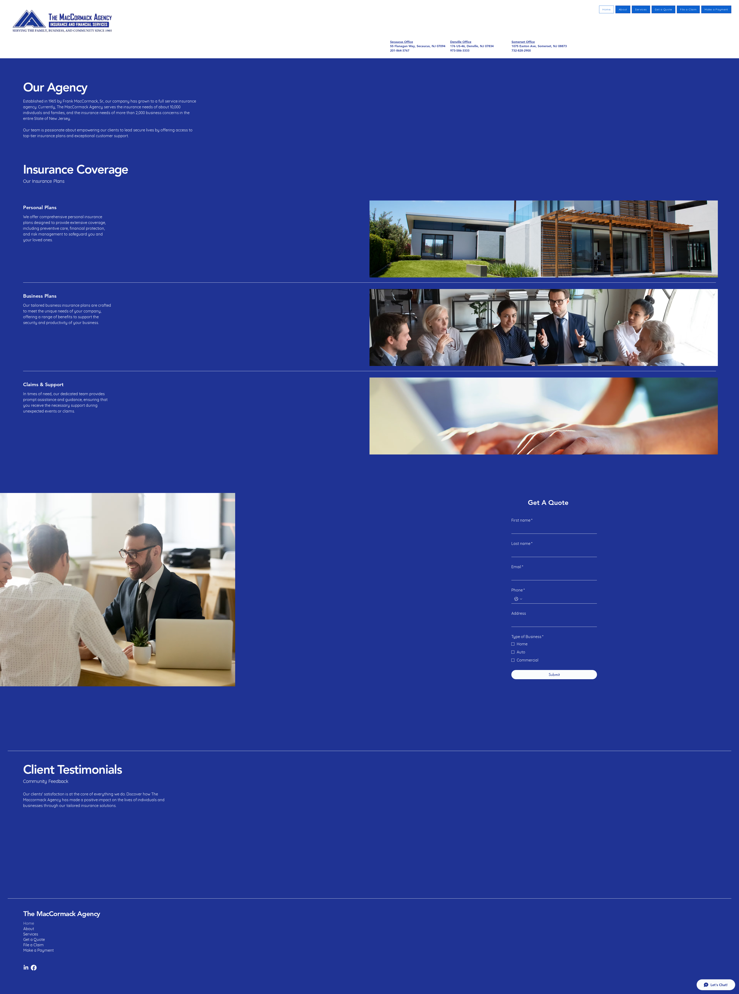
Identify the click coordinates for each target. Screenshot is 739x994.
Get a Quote (33, 939)
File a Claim (33, 944)
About (28, 928)
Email (517, 566)
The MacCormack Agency (61, 914)
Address (518, 613)
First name (521, 520)
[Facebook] (34, 968)
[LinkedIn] (26, 968)
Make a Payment (33, 950)
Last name (521, 543)
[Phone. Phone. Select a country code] (518, 599)
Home (28, 923)
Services (30, 934)
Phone (518, 590)
